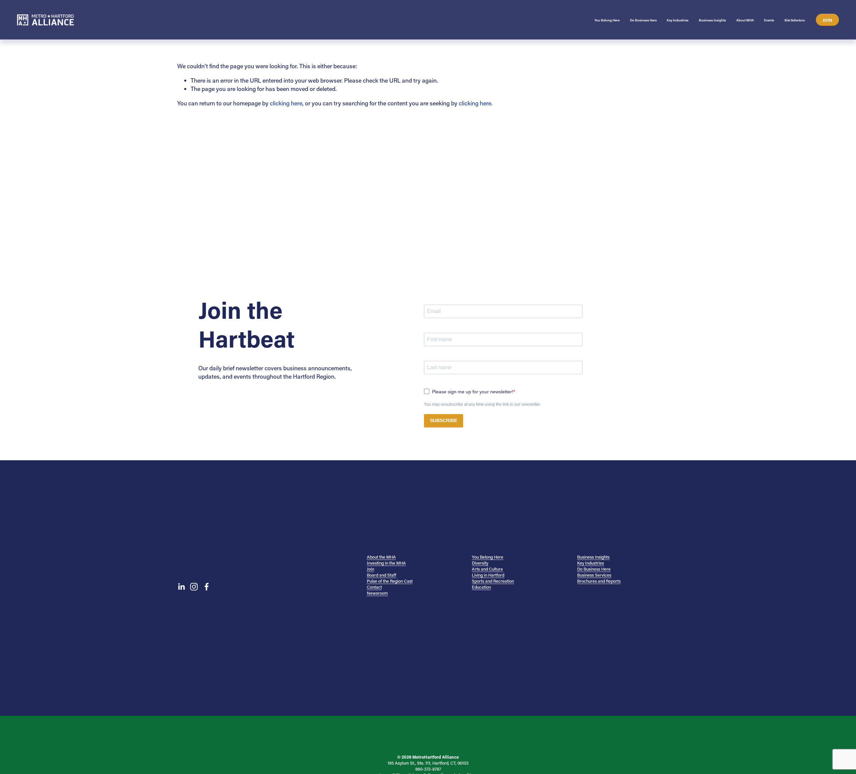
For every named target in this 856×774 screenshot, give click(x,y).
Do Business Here (594, 569)
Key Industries (590, 563)
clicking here (286, 103)
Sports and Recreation (493, 581)
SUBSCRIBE (443, 420)
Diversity (480, 563)
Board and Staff (381, 575)
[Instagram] (194, 587)
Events (769, 20)
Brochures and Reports (599, 581)
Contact (374, 587)
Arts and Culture (487, 569)
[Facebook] (207, 587)
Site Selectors (794, 20)
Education (481, 587)
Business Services (594, 575)
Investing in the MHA (386, 563)
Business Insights (593, 557)
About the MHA (381, 557)
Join (828, 20)
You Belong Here (487, 557)
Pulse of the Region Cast (390, 581)
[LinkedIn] (181, 587)
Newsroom (377, 593)
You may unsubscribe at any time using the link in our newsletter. (482, 404)
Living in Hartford (488, 575)
